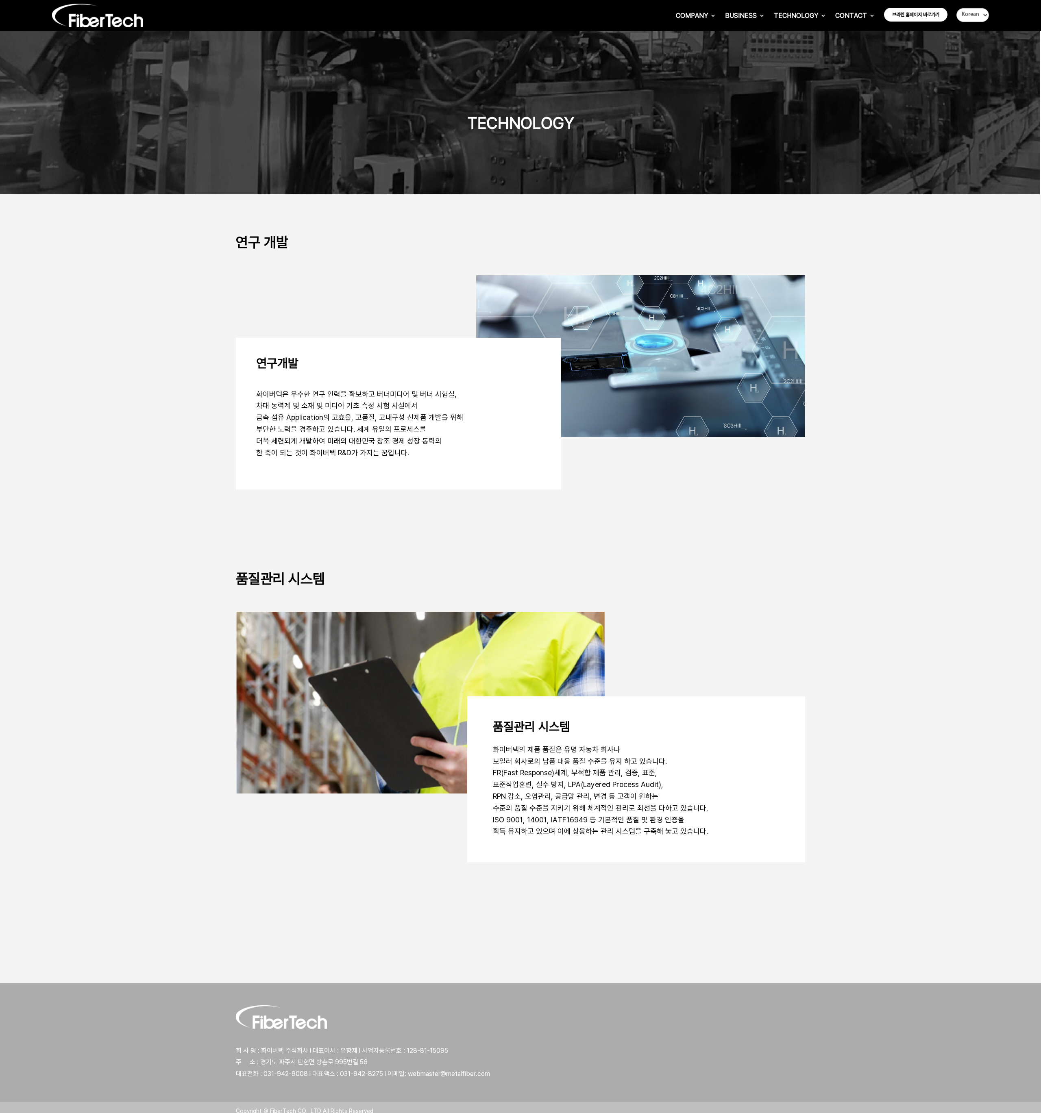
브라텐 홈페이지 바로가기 (915, 14)
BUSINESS (741, 15)
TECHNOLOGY (796, 15)
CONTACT (851, 15)
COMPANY (692, 15)
